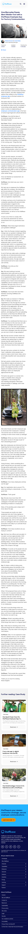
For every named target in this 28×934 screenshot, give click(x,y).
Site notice (4, 910)
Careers (4, 895)
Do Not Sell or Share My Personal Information (12, 926)
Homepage (4, 858)
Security (4, 916)
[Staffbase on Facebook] (10, 846)
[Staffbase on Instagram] (14, 846)
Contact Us (4, 900)
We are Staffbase (6, 897)
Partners (4, 887)
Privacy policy (5, 908)
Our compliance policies (7, 918)
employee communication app (10, 111)
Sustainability (5, 905)
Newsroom (4, 902)
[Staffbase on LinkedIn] (2, 846)
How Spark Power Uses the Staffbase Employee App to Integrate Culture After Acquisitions (12, 718)
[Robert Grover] (3, 41)
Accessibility (5, 921)
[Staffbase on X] (6, 846)
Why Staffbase (5, 861)
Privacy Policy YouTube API (8, 924)
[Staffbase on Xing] (18, 846)
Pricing (3, 879)
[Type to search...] (20, 4)
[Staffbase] (7, 4)
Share (4, 50)
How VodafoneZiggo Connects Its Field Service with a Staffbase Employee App (13, 787)
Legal (3, 913)
